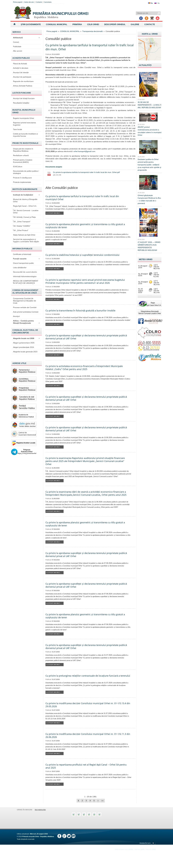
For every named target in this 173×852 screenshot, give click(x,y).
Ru (158, 3)
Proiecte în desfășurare (22, 178)
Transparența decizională (92, 31)
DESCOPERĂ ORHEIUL (115, 24)
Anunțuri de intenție (21, 72)
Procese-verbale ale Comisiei (24, 307)
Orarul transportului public (23, 263)
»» (102, 801)
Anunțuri (16, 316)
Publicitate (17, 46)
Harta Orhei (150, 34)
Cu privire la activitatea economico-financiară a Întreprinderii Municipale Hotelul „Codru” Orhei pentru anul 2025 (84, 368)
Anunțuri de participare (22, 77)
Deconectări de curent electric (25, 272)
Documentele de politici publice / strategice (26, 172)
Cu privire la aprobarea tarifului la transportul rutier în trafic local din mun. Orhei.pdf (86, 172)
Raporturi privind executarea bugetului (24, 124)
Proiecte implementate (22, 182)
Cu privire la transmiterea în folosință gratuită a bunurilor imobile (80, 310)
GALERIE (135, 24)
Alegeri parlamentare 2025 (23, 343)
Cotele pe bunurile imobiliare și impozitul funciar (25, 135)
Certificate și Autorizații (22, 254)
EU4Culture (17, 167)
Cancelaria (47, 2)
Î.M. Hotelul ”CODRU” (21, 226)
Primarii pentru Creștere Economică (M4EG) (22, 161)
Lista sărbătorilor (19, 268)
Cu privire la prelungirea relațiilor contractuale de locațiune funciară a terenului (87, 675)
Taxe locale (17, 129)
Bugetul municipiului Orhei (23, 118)
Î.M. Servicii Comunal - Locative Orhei (25, 211)
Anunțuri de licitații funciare (24, 98)
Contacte (39, 2)
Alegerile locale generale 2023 (25, 352)
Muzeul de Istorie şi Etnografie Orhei (25, 200)
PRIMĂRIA (77, 24)
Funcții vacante (26, 259)
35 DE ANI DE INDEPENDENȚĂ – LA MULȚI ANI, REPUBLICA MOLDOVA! (149, 105)
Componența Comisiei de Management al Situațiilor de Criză (24, 300)
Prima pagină (17, 2)
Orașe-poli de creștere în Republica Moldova (23, 150)
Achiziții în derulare (20, 68)
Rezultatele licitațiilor (21, 103)
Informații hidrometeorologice (24, 276)
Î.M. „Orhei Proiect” (20, 230)
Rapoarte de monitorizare (23, 81)
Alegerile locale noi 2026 (26, 338)
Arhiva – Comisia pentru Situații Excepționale (26, 322)
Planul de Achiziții (20, 64)
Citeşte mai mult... (54, 213)
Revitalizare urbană (21, 155)
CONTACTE (149, 24)
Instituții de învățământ (26, 195)
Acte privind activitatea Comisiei (25, 312)
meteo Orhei (145, 259)
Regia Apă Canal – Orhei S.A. (25, 206)
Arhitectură (26, 38)
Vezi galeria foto (40, 810)
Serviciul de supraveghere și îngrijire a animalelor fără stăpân (26, 240)
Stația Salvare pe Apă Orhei (24, 235)
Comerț (16, 42)
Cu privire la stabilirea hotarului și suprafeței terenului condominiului (82, 254)
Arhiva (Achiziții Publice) (22, 86)
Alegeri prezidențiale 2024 (23, 347)
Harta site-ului (29, 2)
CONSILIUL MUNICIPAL (56, 24)
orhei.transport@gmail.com (84, 151)
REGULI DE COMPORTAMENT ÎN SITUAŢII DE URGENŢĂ (25, 282)
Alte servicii (17, 51)
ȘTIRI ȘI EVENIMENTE (31, 24)
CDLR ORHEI (93, 24)
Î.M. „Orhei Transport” (22, 222)
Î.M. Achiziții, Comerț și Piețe (24, 217)
